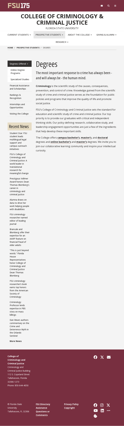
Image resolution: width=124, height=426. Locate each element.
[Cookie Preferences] (95, 415)
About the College (79, 34)
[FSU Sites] (115, 5)
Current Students (18, 34)
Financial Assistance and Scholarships (19, 87)
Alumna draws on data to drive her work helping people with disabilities (19, 204)
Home (10, 47)
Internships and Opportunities (17, 106)
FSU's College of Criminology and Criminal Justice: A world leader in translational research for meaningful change (19, 164)
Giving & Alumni (105, 34)
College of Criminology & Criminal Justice (62, 19)
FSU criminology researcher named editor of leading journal (19, 219)
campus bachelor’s (68, 137)
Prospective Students (49, 34)
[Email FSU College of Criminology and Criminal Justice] (109, 357)
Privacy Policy (71, 404)
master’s (86, 137)
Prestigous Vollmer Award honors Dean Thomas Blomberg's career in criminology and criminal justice (19, 186)
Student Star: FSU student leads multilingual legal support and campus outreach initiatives (18, 141)
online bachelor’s (61, 142)
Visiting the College (19, 113)
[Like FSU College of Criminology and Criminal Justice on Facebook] (95, 357)
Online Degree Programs (18, 72)
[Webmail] (102, 5)
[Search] (109, 5)
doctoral (103, 137)
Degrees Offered (18, 63)
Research (61, 42)
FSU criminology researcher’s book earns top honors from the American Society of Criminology (19, 288)
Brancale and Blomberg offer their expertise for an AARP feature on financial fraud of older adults (19, 237)
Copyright (69, 407)
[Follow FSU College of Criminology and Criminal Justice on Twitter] (102, 357)
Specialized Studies (20, 79)
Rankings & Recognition (15, 96)
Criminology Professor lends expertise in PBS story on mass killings (18, 308)
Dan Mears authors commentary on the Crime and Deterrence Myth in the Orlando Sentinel (19, 327)
